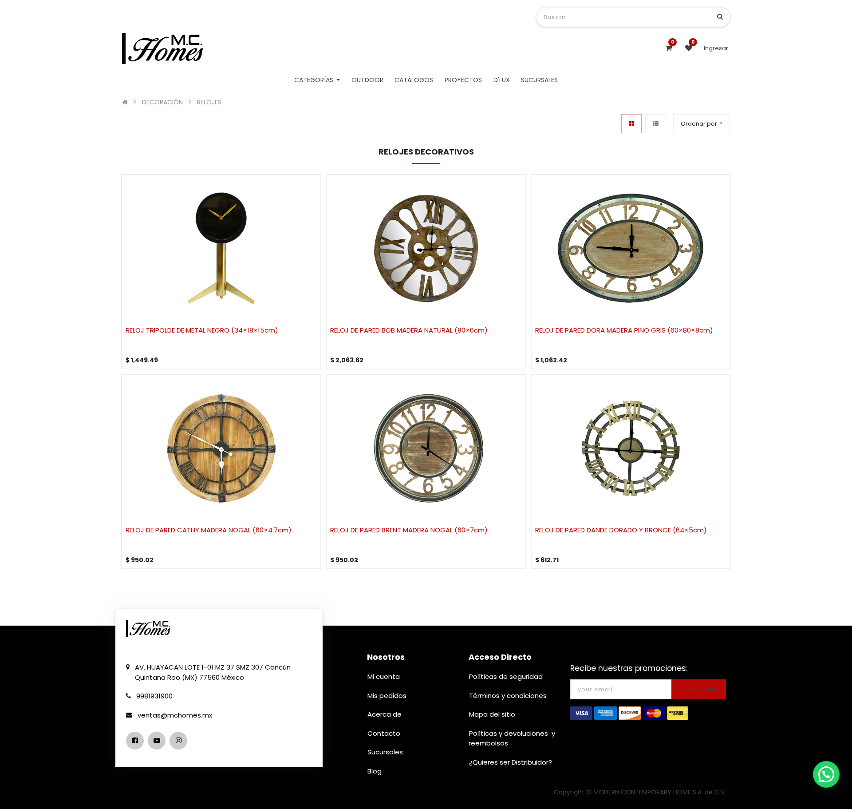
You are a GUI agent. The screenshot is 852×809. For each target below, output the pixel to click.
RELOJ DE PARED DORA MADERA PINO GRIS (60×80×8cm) (624, 330)
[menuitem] (367, 80)
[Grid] (631, 123)
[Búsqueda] (720, 16)
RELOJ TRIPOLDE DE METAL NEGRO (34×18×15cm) (202, 330)
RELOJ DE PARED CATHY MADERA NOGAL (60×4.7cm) (209, 530)
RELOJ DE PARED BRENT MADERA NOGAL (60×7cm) (409, 530)
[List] (655, 123)
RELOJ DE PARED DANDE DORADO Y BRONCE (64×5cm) (621, 530)
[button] (701, 123)
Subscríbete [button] (698, 689)
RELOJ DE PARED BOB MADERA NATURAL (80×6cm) (409, 330)
